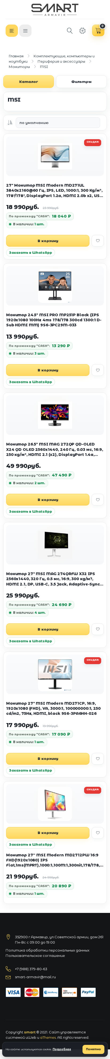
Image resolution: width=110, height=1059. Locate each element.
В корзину (48, 241)
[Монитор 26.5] (55, 415)
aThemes (48, 1037)
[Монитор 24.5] (55, 286)
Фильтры (81, 81)
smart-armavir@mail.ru (35, 977)
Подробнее (62, 1049)
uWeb (31, 1037)
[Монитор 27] (55, 544)
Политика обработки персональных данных (47, 950)
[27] (55, 156)
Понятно (93, 1049)
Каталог (28, 81)
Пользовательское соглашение (35, 955)
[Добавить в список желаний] (98, 241)
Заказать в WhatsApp (30, 253)
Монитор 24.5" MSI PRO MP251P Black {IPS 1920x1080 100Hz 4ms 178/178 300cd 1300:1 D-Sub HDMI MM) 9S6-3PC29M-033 (53, 320)
